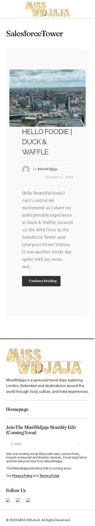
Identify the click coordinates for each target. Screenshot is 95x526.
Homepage (17, 409)
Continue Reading (42, 281)
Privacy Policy (22, 476)
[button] (9, 9)
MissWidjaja (47, 169)
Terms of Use (49, 476)
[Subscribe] (84, 444)
